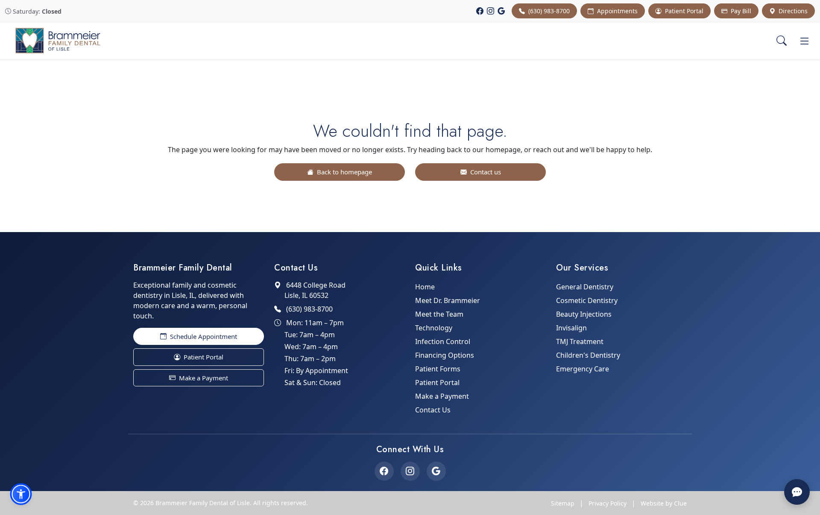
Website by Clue (664, 503)
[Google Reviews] (501, 11)
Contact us (485, 172)
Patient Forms (437, 369)
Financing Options (444, 355)
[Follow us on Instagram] (410, 471)
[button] (21, 494)
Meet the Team (439, 314)
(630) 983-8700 (548, 11)
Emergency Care (582, 369)
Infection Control (442, 341)
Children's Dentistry (588, 355)
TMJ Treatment (579, 341)
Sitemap (562, 503)
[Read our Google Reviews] (436, 471)
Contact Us (433, 410)
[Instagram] (490, 11)
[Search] (781, 41)
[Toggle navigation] (804, 40)
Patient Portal (683, 11)
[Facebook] (479, 11)
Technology (433, 328)
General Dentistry (584, 286)
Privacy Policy (608, 503)
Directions (792, 11)
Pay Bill (740, 11)
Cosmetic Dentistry (587, 300)
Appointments (616, 11)
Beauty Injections (584, 314)
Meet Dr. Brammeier (447, 300)
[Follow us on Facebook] (384, 471)
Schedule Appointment (202, 336)
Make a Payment (202, 378)
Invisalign (571, 328)
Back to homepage (343, 172)
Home (425, 286)
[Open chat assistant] (797, 492)
